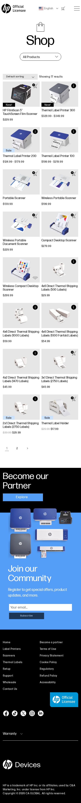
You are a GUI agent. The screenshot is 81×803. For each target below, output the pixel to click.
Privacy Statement (51, 655)
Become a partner (51, 642)
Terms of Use (48, 649)
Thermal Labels (12, 662)
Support (8, 675)
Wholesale (9, 682)
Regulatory (47, 668)
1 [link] (7, 448)
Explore (22, 497)
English (48, 8)
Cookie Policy (48, 662)
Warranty (10, 734)
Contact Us (10, 689)
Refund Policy (48, 675)
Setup (7, 668)
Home (6, 642)
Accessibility (48, 682)
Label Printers (12, 649)
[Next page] (27, 448)
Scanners (9, 655)
